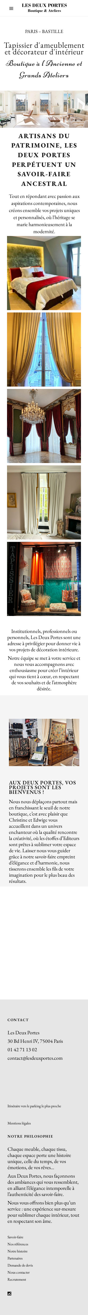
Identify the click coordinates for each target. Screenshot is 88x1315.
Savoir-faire (15, 1237)
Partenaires (15, 1258)
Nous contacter (19, 1272)
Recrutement (17, 1279)
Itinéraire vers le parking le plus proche (34, 1105)
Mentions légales (19, 1123)
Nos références (18, 1244)
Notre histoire (17, 1251)
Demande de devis (20, 1265)
